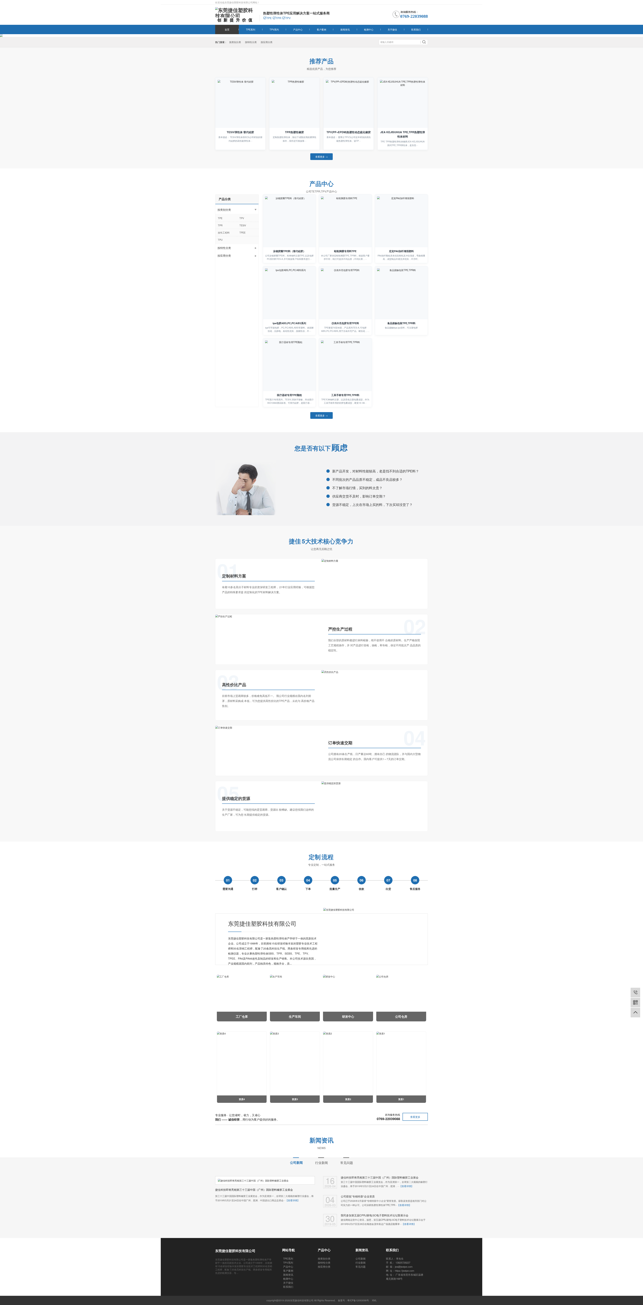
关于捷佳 (392, 29)
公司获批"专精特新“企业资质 (358, 1196)
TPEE (242, 232)
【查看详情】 (292, 1200)
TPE (220, 218)
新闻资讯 (345, 29)
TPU (220, 239)
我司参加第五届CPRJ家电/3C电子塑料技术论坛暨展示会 (374, 1215)
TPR (220, 225)
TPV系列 (274, 29)
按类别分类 (235, 42)
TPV (241, 218)
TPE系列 (250, 29)
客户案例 (321, 29)
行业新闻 (321, 1162)
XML (374, 1300)
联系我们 (416, 29)
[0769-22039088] (635, 992)
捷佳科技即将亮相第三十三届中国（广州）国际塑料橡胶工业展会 (379, 1177)
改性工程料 (224, 232)
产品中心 (298, 29)
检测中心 (368, 29)
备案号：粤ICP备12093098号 (353, 1300)
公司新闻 (296, 1162)
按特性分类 (251, 42)
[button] (317, 35)
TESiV (242, 225)
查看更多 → (321, 156)
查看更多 (415, 1117)
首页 (227, 29)
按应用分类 (266, 42)
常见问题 (346, 1162)
